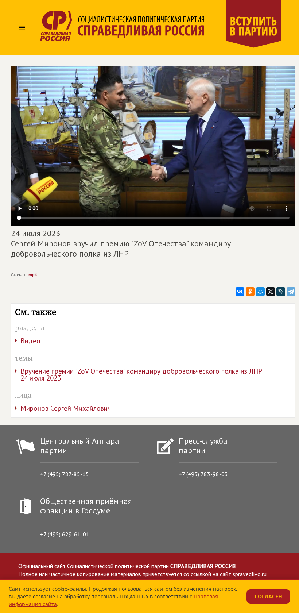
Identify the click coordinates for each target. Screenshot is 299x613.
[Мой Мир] (260, 291)
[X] (270, 291)
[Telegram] (291, 291)
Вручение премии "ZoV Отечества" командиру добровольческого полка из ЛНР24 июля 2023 (141, 374)
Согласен (268, 596)
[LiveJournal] (280, 291)
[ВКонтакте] (240, 291)
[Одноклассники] (250, 291)
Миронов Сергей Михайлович (65, 408)
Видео (30, 340)
